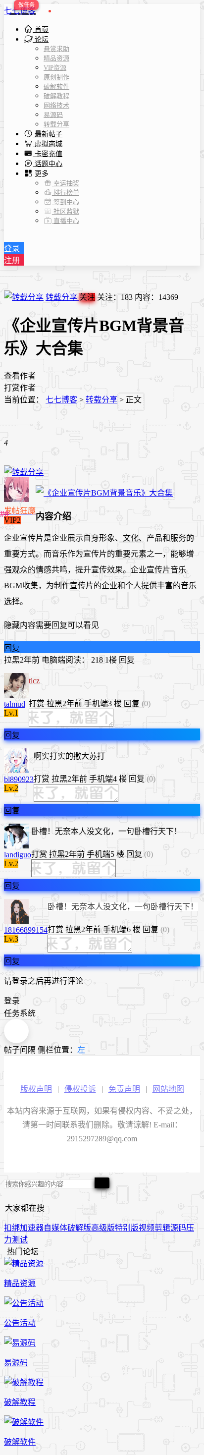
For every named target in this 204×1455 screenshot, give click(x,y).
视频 (146, 1228)
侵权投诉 (80, 1089)
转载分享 (56, 124)
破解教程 (56, 96)
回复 (12, 648)
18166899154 (26, 930)
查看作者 (20, 376)
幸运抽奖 (65, 183)
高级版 (103, 1228)
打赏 (37, 703)
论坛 (41, 39)
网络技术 (56, 105)
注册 (12, 260)
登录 (12, 248)
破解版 (79, 1228)
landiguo (17, 854)
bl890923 (19, 779)
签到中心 (65, 202)
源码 (178, 1228)
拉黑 (12, 660)
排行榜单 (65, 192)
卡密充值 (47, 154)
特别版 (127, 1228)
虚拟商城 (47, 144)
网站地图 (168, 1089)
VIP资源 (55, 67)
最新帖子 (47, 134)
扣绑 (12, 1228)
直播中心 (65, 220)
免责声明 (124, 1089)
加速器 (32, 1228)
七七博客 (20, 10)
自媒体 (55, 1228)
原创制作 (56, 77)
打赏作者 (20, 388)
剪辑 (162, 1228)
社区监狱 (65, 211)
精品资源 (56, 58)
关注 (87, 297)
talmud (14, 704)
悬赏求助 (56, 49)
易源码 (53, 114)
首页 (41, 29)
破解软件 (56, 86)
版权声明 (36, 1089)
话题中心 (47, 164)
